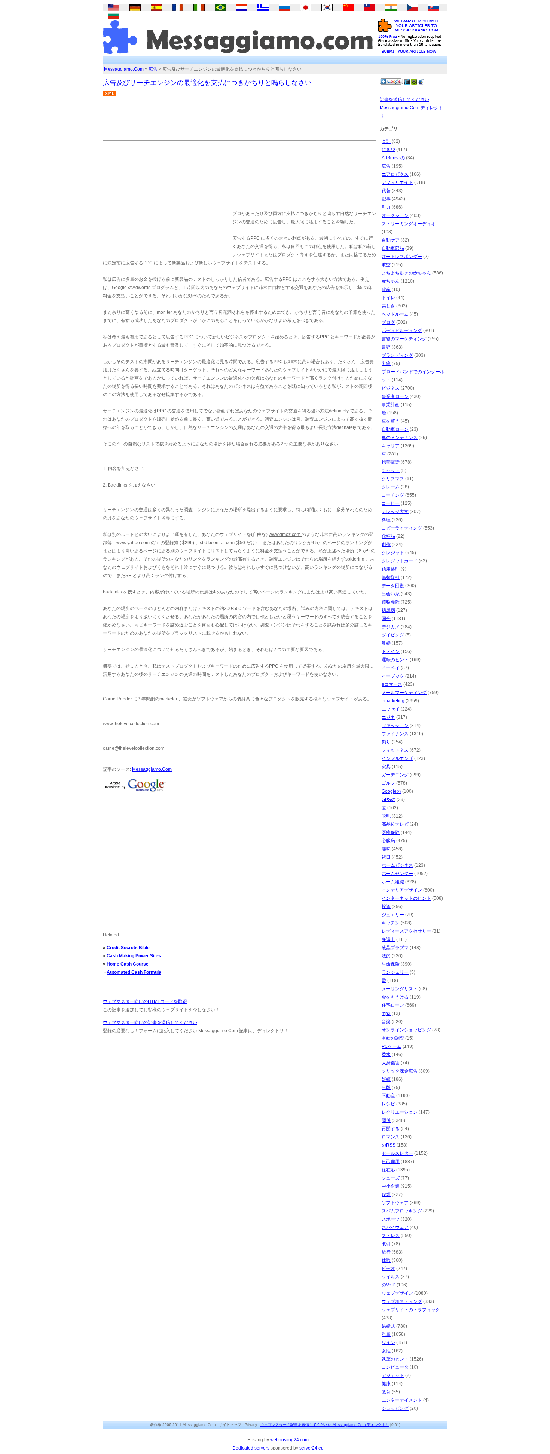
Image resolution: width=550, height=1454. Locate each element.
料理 (386, 519)
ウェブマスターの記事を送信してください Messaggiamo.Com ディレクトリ (324, 1425)
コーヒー (391, 503)
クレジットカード (400, 561)
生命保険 (391, 964)
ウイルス (391, 1276)
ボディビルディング (402, 330)
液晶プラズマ (395, 947)
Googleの (391, 791)
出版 (386, 1087)
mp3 (386, 1013)
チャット (391, 470)
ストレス (391, 1235)
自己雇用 (391, 1161)
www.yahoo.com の (135, 542)
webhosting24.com (289, 1439)
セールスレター (397, 1153)
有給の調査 (393, 1038)
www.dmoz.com (285, 534)
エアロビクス (395, 174)
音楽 (386, 1021)
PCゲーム (391, 1046)
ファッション (395, 725)
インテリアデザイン (402, 890)
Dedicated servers (250, 1448)
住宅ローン (393, 1005)
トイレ (388, 297)
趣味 (386, 849)
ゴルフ (388, 783)
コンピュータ (395, 1367)
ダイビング (393, 635)
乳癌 (386, 363)
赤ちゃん (391, 281)
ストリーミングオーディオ (409, 223)
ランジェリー (395, 972)
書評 (386, 347)
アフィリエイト (397, 182)
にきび (388, 149)
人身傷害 (391, 1062)
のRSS (388, 1145)
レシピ (388, 1104)
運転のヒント (395, 659)
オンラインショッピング (406, 1030)
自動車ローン (395, 429)
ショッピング (395, 1408)
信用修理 (391, 569)
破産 (386, 289)
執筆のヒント (395, 1359)
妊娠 (386, 1079)
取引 (386, 1243)
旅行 (386, 1252)
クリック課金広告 (400, 1071)
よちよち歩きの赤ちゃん (406, 273)
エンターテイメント (402, 1400)
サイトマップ (230, 1425)
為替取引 (391, 577)
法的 (386, 955)
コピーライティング (402, 528)
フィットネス (395, 750)
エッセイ (391, 709)
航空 (386, 264)
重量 (386, 1334)
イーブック (393, 676)
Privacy (251, 1425)
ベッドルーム (395, 314)
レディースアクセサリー (406, 931)
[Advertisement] (239, 121)
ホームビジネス (397, 865)
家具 (386, 766)
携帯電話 (391, 462)
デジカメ (391, 626)
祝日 (386, 857)
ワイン (388, 1342)
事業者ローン (395, 396)
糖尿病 (388, 610)
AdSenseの (393, 157)
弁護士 (388, 939)
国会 (386, 618)
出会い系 (391, 593)
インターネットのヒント (406, 898)
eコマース (392, 684)
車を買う (391, 421)
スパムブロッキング (402, 1211)
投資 (386, 906)
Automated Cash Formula (134, 972)
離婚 (386, 643)
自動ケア (391, 240)
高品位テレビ (395, 824)
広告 (153, 69)
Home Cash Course (128, 964)
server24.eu (311, 1448)
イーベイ (391, 668)
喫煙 (386, 1194)
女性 (386, 1350)
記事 (386, 199)
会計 (386, 141)
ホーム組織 (393, 881)
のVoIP (388, 1285)
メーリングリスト (400, 988)
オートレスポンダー (402, 256)
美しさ (388, 306)
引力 (386, 207)
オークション (395, 215)
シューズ (391, 1178)
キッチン (391, 923)
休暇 (386, 1260)
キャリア (391, 445)
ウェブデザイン (397, 1293)
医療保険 (391, 832)
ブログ (388, 322)
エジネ (388, 717)
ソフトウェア (395, 1202)
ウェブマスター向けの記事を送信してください (150, 1022)
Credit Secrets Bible (128, 947)
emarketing (393, 700)
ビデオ (388, 1268)
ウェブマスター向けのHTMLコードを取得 (145, 1001)
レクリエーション (400, 1112)
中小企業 (391, 1186)
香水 (386, 1054)
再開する (391, 1128)
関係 (386, 1120)
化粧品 (388, 536)
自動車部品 (393, 248)
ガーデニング (395, 774)
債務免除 (391, 602)
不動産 (388, 1095)
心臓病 (388, 840)
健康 (386, 1383)
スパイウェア (395, 1227)
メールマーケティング (404, 692)
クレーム (391, 487)
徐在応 (388, 1169)
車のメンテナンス (400, 437)
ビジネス (391, 388)
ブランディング (397, 355)
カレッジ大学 (395, 511)
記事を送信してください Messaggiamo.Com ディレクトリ (411, 108)
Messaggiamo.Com (124, 69)
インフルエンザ (397, 758)
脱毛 (386, 816)
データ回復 (393, 585)
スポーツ (391, 1219)
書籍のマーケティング (404, 338)
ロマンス (391, 1136)
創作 (386, 544)
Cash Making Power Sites (134, 955)
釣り (386, 742)
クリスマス (393, 478)
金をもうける (395, 997)
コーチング (393, 495)
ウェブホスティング (402, 1301)
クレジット (393, 552)
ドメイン (391, 651)
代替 (386, 190)
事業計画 (391, 404)
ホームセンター (397, 873)
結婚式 (388, 1326)
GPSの (388, 799)
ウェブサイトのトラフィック (411, 1309)
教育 (386, 1392)
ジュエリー (393, 914)
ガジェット (393, 1375)
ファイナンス (395, 733)
